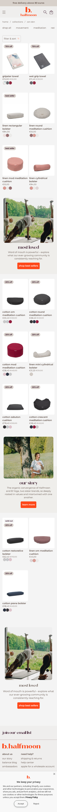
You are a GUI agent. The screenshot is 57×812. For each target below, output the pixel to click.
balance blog (9, 762)
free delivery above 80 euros (28, 3)
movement (22, 27)
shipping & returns (31, 758)
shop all (6, 27)
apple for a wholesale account (38, 766)
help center (27, 762)
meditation (39, 27)
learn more (28, 504)
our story (7, 758)
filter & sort (10, 38)
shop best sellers (28, 265)
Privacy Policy (32, 797)
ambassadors (9, 766)
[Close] (54, 773)
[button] (45, 12)
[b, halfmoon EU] (28, 11)
